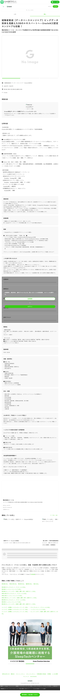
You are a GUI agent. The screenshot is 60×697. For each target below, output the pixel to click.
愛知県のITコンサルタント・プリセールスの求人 (14, 599)
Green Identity (33, 676)
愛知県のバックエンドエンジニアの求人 (11, 602)
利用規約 (49, 673)
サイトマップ (26, 676)
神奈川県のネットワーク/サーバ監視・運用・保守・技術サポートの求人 (19, 597)
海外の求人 (36, 583)
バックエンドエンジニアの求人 (38, 609)
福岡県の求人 (29, 583)
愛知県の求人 (21, 583)
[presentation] (30, 10)
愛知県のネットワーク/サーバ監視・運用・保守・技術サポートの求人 (19, 604)
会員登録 (55, 6)
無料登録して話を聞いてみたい (30, 694)
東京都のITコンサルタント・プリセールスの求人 (14, 587)
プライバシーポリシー (20, 673)
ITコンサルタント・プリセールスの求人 (40, 607)
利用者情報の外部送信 (41, 673)
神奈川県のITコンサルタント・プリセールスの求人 (14, 593)
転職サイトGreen (4, 686)
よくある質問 (55, 673)
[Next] (56, 56)
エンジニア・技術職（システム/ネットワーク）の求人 (15, 607)
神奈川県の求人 (13, 583)
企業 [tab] (15, 14)
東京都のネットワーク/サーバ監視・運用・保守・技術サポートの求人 (19, 591)
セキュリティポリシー (31, 673)
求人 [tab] (45, 14)
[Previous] (3, 56)
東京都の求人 (5, 583)
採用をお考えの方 (6, 673)
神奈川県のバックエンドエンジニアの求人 (12, 595)
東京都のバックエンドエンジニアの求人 (11, 589)
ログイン (50, 6)
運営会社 (13, 673)
